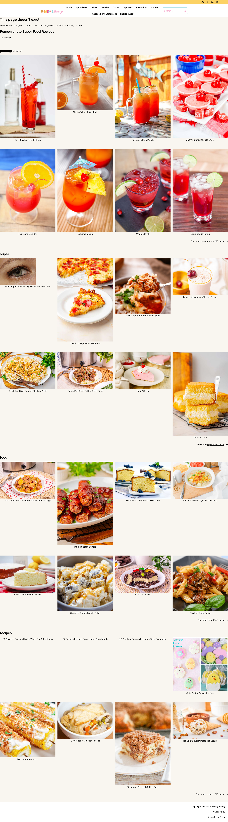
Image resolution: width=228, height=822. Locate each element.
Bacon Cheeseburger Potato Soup (200, 500)
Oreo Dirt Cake (142, 594)
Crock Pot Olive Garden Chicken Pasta (27, 391)
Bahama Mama (85, 234)
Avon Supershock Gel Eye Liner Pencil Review (28, 286)
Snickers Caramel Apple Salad (85, 613)
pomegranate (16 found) (213, 241)
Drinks (94, 7)
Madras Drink (143, 234)
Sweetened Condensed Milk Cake (143, 500)
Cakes (116, 7)
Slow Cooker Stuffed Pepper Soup (143, 315)
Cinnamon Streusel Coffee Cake (143, 787)
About (69, 7)
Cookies (105, 7)
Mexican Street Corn (27, 759)
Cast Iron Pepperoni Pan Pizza (85, 343)
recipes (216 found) (215, 794)
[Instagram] (212, 2)
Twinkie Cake (200, 437)
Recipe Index (126, 14)
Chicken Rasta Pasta (200, 613)
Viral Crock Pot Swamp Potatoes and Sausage (28, 500)
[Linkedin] (222, 2)
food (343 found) (216, 620)
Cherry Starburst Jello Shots (200, 140)
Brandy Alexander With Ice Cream (200, 297)
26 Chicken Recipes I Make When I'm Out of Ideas (28, 639)
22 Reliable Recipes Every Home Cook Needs (85, 639)
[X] (207, 2)
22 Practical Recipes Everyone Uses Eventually (142, 639)
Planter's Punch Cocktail (85, 112)
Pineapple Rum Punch (143, 140)
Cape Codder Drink (200, 234)
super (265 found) (216, 444)
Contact (155, 7)
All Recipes (142, 7)
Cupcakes (128, 7)
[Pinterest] (217, 2)
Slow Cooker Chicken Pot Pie (85, 740)
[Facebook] (202, 2)
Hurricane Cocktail (28, 234)
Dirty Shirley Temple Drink (28, 140)
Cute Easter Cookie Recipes (200, 693)
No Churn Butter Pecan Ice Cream (200, 741)
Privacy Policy (219, 812)
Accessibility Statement (104, 14)
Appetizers (81, 7)
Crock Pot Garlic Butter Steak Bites (85, 391)
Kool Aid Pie (143, 391)
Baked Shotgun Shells (85, 547)
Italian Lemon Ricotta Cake (27, 594)
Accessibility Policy (216, 817)
